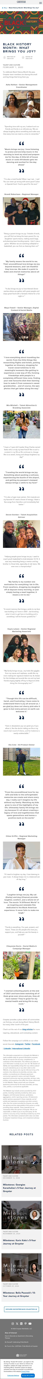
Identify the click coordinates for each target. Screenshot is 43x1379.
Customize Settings (13, 1375)
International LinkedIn (21, 1049)
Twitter (28, 1044)
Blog (5, 8)
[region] (21, 1369)
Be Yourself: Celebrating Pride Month (16, 1342)
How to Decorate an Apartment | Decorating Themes (19, 1337)
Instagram (19, 1044)
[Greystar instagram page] (13, 1324)
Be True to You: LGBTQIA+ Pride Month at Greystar (21, 1346)
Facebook (36, 1044)
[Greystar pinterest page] (25, 1324)
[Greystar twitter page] (17, 1324)
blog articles (27, 1029)
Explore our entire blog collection (20, 1309)
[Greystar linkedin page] (21, 1324)
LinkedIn (7, 1049)
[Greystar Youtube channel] (29, 1324)
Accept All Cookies (28, 1375)
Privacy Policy (25, 1371)
